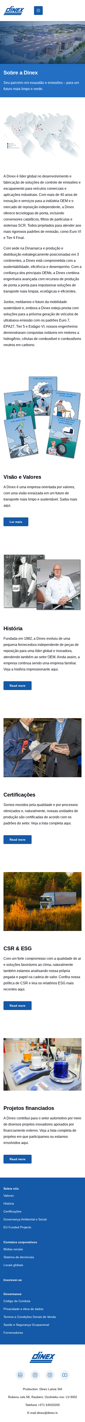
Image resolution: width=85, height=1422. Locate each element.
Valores (8, 1195)
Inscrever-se (12, 1280)
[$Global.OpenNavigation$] (38, 10)
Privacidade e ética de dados (23, 1309)
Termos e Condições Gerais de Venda (29, 1317)
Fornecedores (13, 1332)
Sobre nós (11, 1188)
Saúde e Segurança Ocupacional (26, 1324)
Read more (18, 685)
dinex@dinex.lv (47, 1413)
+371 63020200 (49, 1405)
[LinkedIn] (20, 1375)
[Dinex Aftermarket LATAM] (14, 10)
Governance (12, 1294)
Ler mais (16, 522)
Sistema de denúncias (18, 1257)
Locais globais (13, 1265)
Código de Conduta (16, 1301)
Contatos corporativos (20, 1242)
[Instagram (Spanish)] (35, 1375)
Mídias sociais (13, 1249)
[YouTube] (65, 1375)
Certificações (12, 1211)
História (8, 1203)
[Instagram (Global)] (50, 1375)
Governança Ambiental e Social (25, 1219)
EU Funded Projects (17, 1227)
